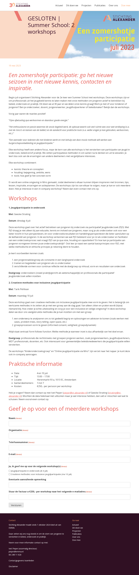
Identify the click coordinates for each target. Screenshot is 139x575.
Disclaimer (13, 566)
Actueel (59, 5)
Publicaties (99, 5)
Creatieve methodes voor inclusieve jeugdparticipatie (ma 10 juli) (41, 474)
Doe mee (125, 5)
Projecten (86, 5)
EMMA (12, 527)
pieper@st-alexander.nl (75, 392)
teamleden (29, 560)
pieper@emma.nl (16, 551)
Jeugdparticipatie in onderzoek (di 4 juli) (29, 470)
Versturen (16, 505)
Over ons (113, 5)
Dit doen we (72, 5)
